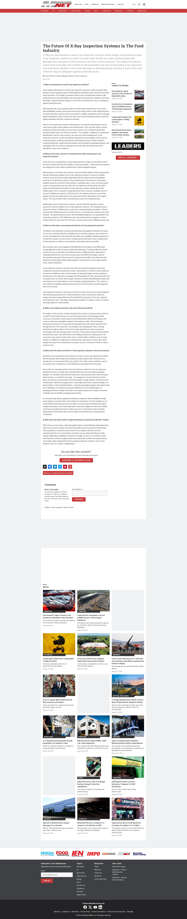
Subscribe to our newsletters (76, 460)
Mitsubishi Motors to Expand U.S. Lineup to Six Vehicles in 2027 (91, 824)
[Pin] (65, 467)
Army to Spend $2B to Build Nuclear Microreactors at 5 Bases (57, 701)
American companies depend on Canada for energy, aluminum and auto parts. (58, 747)
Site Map (130, 912)
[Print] (45, 467)
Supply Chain (48, 737)
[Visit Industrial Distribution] (109, 854)
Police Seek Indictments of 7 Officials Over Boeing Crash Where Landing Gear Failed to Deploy (128, 661)
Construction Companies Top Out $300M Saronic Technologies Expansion (122, 106)
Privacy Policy (85, 912)
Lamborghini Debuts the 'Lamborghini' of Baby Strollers (121, 119)
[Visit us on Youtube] (95, 907)
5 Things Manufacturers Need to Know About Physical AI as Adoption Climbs (127, 701)
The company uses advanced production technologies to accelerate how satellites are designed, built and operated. (127, 748)
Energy (46, 696)
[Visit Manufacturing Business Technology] (139, 854)
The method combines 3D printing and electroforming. (90, 790)
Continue (79, 499)
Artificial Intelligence (121, 696)
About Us (57, 912)
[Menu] (144, 4)
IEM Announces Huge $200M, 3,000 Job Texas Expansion (91, 742)
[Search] (139, 4)
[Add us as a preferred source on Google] (70, 467)
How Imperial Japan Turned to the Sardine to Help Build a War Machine (122, 93)
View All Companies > (127, 158)
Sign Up (47, 881)
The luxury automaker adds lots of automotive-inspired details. (55, 665)
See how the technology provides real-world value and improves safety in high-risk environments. (127, 707)
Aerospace (116, 655)
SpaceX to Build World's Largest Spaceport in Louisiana (56, 824)
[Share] (50, 467)
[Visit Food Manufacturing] (63, 854)
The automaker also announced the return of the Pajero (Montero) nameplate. (92, 829)
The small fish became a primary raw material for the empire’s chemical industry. (59, 622)
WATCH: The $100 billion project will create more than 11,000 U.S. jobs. (58, 829)
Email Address (77, 489)
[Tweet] (60, 467)
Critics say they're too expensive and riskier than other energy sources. (58, 706)
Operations (48, 611)
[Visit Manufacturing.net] (124, 854)
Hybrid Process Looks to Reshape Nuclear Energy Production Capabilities (91, 784)
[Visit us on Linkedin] (100, 907)
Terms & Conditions (98, 912)
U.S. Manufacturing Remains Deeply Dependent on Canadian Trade (57, 742)
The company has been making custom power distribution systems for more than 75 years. (93, 747)
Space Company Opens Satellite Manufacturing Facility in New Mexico (127, 742)
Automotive (48, 655)
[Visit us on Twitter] (90, 907)
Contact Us (66, 912)
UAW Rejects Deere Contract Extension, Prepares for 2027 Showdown (123, 784)
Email (43, 871)
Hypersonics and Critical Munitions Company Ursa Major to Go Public (126, 824)
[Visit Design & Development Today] (47, 854)
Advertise (75, 912)
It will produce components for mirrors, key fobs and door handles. (92, 665)
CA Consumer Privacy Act (116, 912)
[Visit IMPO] (93, 854)
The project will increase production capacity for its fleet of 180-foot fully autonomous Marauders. (92, 625)
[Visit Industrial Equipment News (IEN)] (77, 854)
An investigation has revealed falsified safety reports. (128, 667)
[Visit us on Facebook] (85, 907)
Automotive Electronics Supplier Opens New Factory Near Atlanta (121, 132)
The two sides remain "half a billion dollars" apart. (124, 790)
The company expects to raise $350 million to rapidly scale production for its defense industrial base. (128, 830)
